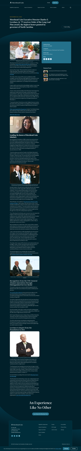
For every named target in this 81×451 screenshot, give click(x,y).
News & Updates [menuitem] (53, 7)
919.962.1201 (15, 430)
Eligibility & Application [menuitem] (14, 7)
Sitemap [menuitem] (62, 429)
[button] (70, 7)
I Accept (66, 448)
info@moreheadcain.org (15, 432)
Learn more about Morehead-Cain (23, 395)
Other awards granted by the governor (18, 109)
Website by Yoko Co (66, 444)
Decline (74, 448)
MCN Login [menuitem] (54, 427)
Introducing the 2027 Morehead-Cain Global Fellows (58, 70)
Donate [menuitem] (48, 2)
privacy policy (58, 448)
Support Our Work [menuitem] (41, 7)
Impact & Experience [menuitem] (28, 7)
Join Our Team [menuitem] (54, 429)
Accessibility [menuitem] (63, 424)
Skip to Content (3, 0)
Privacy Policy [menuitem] (63, 427)
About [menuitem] (63, 7)
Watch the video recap (15, 114)
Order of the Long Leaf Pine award (22, 64)
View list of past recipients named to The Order (22, 254)
